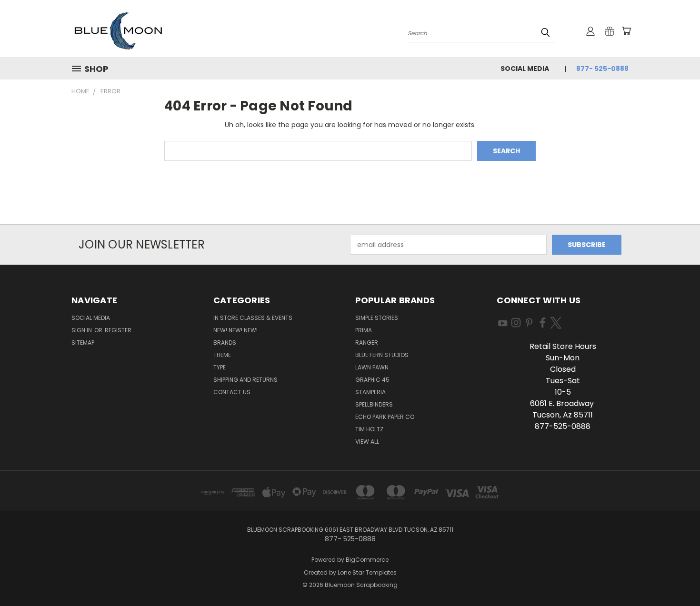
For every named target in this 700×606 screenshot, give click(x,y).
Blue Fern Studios (382, 355)
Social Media (524, 68)
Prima (363, 330)
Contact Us (231, 392)
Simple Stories (376, 318)
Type (219, 367)
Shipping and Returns (245, 380)
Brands (224, 342)
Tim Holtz (369, 429)
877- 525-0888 (602, 68)
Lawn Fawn (372, 367)
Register (118, 330)
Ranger (366, 342)
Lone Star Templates (367, 572)
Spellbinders (374, 404)
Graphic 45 (372, 380)
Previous (675, 576)
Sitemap (82, 342)
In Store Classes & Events (252, 318)
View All (367, 441)
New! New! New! (235, 330)
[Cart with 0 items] (626, 31)
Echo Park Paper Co (384, 417)
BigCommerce (367, 560)
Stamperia (370, 392)
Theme (222, 355)
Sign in (82, 330)
